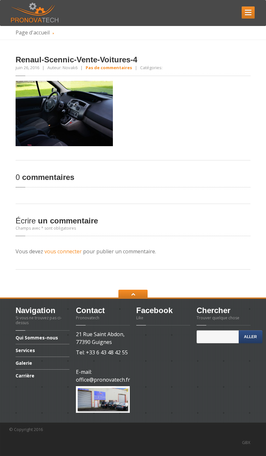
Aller (250, 337)
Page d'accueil (33, 32)
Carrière (25, 376)
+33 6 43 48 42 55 (107, 352)
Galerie (24, 363)
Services (25, 350)
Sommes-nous (37, 338)
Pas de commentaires (109, 67)
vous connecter (63, 251)
